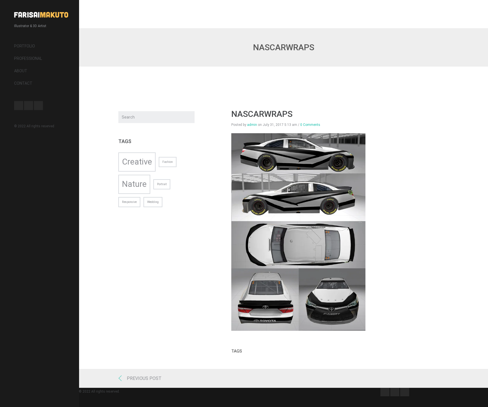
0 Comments (310, 125)
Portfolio (24, 46)
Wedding (153, 202)
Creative (137, 162)
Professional (28, 58)
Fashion (167, 162)
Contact (23, 83)
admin (252, 125)
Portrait (162, 184)
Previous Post (144, 378)
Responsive (129, 202)
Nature (134, 184)
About (20, 71)
